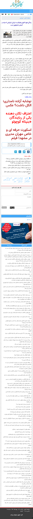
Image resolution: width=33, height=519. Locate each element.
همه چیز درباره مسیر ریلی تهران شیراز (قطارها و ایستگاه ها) (18, 306)
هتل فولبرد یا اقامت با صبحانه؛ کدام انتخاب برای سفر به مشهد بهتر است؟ (17, 313)
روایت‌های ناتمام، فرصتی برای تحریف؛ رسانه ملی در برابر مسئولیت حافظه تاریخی (17, 302)
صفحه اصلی (27, 18)
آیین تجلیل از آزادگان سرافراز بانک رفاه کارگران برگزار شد (18, 263)
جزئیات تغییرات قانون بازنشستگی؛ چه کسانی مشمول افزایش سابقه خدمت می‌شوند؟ (18, 321)
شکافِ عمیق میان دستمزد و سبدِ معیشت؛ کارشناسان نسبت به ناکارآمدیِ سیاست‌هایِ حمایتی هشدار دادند (18, 363)
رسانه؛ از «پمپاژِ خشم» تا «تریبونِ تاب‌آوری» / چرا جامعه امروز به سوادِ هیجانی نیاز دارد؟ (17, 351)
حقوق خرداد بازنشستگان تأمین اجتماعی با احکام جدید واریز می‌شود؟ (18, 491)
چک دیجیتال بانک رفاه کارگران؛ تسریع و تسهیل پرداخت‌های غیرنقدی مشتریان (18, 478)
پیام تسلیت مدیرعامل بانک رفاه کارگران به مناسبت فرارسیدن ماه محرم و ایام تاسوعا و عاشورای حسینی (17, 463)
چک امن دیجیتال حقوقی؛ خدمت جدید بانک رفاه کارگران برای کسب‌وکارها (18, 401)
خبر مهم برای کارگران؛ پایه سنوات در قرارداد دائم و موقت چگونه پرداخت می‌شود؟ (18, 388)
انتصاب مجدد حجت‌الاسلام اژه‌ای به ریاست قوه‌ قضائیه (19, 434)
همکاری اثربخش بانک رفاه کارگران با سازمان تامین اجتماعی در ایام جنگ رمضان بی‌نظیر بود (17, 483)
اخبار (15, 182)
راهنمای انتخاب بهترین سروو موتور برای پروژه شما (20, 412)
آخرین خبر (27, 180)
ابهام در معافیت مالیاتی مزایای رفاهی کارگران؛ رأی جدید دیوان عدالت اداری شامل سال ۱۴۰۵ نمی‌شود (18, 260)
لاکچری (26, 178)
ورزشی (21, 18)
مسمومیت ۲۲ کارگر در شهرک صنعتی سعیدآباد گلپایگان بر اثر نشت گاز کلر (17, 419)
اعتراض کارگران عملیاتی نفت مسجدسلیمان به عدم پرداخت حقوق (17, 422)
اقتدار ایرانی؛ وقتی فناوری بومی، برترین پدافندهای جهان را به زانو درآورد (17, 376)
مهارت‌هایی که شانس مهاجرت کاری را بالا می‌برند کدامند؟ (18, 409)
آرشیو (21, 511)
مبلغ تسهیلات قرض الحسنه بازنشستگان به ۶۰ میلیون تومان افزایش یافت (18, 495)
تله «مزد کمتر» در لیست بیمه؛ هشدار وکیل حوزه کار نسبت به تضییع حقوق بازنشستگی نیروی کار (18, 249)
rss (12, 509)
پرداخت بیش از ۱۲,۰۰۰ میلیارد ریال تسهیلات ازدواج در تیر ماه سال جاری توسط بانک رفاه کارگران (17, 341)
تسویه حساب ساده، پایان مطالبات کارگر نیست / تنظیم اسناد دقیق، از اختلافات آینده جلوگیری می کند (17, 298)
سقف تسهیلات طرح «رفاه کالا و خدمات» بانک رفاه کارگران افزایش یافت (17, 275)
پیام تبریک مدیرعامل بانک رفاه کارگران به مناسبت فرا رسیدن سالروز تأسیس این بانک (17, 287)
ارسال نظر (4, 207)
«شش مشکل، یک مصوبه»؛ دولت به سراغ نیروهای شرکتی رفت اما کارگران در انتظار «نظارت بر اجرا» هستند (17, 309)
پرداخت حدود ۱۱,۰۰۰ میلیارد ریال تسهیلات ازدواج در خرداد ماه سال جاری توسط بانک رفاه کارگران (17, 468)
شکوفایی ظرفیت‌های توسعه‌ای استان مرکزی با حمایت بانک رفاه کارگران (18, 503)
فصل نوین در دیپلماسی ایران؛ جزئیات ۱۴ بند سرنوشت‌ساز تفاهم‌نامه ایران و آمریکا (19, 474)
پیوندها (15, 509)
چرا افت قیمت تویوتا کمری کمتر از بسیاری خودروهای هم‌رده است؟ (16, 357)
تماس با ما (20, 509)
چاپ (28, 14)
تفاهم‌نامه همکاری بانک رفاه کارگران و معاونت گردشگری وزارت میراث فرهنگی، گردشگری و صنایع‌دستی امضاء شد (18, 279)
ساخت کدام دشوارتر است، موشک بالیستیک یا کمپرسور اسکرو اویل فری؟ (17, 317)
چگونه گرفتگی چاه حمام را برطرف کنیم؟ (22, 355)
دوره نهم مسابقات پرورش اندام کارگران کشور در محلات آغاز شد (16, 168)
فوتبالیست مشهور (18, 178)
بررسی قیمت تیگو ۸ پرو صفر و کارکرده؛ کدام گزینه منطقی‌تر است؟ (17, 295)
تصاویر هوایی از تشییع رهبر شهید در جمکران (21, 429)
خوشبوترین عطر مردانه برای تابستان (23, 407)
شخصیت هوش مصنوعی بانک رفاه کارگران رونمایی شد (19, 252)
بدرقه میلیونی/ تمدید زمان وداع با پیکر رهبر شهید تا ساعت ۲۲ (18, 441)
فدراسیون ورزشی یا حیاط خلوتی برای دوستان (19, 165)
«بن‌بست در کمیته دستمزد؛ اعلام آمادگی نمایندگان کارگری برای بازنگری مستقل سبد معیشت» (18, 367)
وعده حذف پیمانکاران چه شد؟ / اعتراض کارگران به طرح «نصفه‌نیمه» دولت (19, 372)
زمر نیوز (29, 219)
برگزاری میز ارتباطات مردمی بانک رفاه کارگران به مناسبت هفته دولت (18, 271)
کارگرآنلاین (27, 182)
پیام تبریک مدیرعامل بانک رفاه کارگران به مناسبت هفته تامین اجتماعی (18, 392)
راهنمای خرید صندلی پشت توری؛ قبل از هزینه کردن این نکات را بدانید (17, 426)
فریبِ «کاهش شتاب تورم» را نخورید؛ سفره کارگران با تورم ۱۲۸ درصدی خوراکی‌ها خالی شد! (18, 326)
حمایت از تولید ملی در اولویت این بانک (22, 344)
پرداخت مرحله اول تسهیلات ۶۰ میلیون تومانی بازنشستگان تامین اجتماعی (17, 444)
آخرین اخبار (9, 178)
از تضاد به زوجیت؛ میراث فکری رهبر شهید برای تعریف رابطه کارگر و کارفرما (17, 437)
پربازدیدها (9, 245)
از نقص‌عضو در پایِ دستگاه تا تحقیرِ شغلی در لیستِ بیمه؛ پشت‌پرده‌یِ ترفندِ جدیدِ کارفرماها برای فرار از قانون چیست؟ (19, 384)
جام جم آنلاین (6, 180)
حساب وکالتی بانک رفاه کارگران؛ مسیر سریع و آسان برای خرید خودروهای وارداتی (18, 266)
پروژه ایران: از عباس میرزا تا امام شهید (22, 432)
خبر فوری (20, 182)
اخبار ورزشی (20, 180)
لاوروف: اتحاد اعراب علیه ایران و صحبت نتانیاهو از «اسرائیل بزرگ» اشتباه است (17, 459)
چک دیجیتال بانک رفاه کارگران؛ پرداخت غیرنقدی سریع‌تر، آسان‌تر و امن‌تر (17, 291)
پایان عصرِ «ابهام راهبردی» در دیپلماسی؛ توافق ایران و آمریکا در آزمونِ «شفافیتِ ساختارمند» (18, 487)
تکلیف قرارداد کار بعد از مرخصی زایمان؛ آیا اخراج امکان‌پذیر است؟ (17, 471)
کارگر (13, 180)
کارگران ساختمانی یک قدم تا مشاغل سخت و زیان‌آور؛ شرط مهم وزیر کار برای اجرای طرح (17, 283)
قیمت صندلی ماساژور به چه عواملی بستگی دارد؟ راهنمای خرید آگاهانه (18, 330)
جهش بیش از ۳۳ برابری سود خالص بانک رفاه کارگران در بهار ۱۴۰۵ (18, 334)
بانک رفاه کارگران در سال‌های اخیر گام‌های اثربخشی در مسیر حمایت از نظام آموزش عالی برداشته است (18, 380)
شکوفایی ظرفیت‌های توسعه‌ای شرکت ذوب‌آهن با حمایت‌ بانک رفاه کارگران (17, 451)
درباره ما (9, 509)
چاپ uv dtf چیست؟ (26, 360)
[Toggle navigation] (31, 11)
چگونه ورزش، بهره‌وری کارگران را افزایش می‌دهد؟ (18, 159)
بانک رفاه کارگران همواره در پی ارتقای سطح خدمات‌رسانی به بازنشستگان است (18, 396)
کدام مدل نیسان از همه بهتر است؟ (23, 404)
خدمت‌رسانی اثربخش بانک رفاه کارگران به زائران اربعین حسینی (17, 337)
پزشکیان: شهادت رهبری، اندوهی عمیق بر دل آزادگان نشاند (18, 448)
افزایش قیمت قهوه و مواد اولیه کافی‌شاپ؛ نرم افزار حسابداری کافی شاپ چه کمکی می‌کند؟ (17, 347)
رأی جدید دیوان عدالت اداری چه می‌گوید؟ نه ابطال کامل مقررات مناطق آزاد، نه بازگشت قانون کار (17, 415)
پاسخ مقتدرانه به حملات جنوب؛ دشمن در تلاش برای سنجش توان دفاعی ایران (17, 455)
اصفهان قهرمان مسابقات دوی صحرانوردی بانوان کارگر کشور (17, 172)
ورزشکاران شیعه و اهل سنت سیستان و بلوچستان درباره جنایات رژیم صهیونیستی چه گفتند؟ (18, 162)
